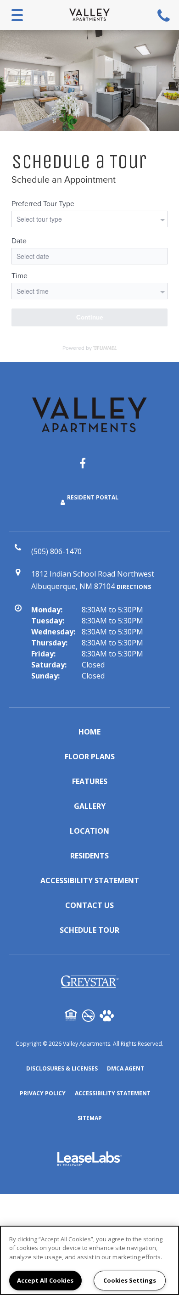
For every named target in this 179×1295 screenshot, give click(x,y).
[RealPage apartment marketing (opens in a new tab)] (89, 1160)
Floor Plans (90, 756)
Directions (134, 587)
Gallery (90, 806)
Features (89, 781)
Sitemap (90, 1118)
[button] (89, 468)
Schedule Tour (89, 930)
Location (89, 831)
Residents (89, 856)
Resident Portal (92, 497)
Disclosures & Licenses (62, 1068)
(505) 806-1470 (164, 15)
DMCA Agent (125, 1068)
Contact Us (89, 905)
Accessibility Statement (89, 880)
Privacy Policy (43, 1093)
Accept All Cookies (45, 1280)
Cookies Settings (129, 1280)
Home (89, 732)
